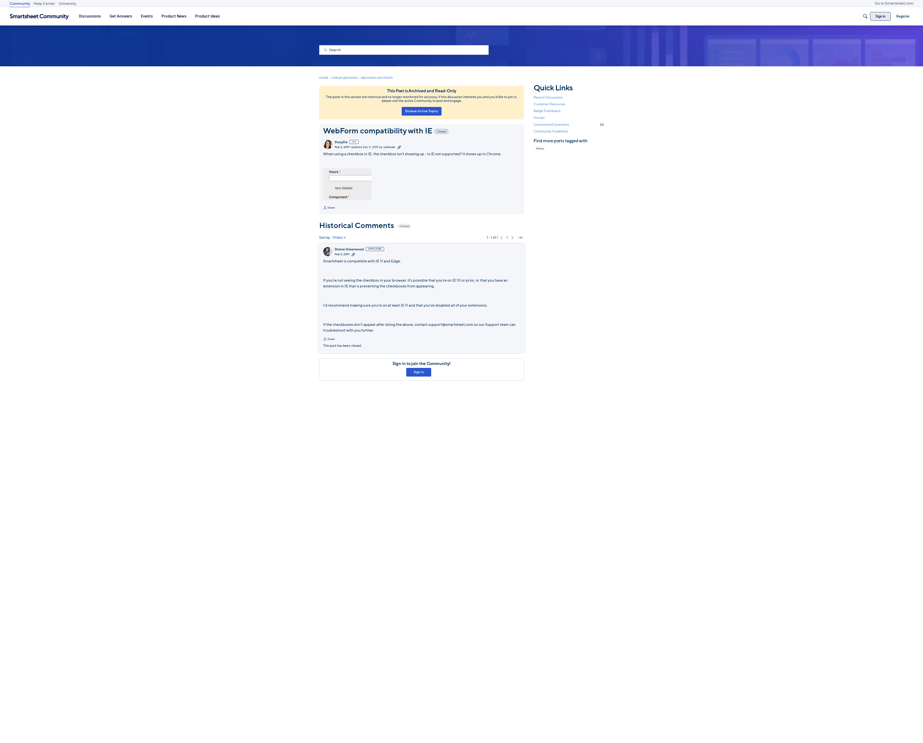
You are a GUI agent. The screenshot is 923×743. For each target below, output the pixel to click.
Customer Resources (549, 104)
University (67, 3)
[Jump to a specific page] (520, 237)
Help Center (44, 3)
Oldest (337, 237)
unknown (389, 147)
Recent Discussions (548, 97)
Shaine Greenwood (349, 249)
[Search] (865, 16)
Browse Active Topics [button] (421, 111)
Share (329, 208)
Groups (539, 118)
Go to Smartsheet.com (894, 3)
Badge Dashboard (547, 111)
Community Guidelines (551, 131)
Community (20, 3)
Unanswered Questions (569, 124)
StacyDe (341, 142)
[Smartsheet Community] (39, 16)
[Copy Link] (399, 147)
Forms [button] (540, 148)
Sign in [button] (419, 372)
